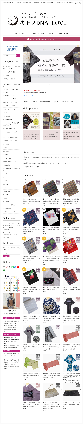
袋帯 (5, 147)
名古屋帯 (6, 151)
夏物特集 (6, 75)
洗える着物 (7, 165)
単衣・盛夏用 (7, 191)
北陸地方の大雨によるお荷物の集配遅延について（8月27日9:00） (40, 163)
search (18, 55)
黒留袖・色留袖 (8, 119)
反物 (5, 198)
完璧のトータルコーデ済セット (12, 140)
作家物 (6, 174)
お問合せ (6, 229)
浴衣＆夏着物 (7, 116)
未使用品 (6, 180)
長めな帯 (6, 144)
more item (51, 417)
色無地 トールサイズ (9, 105)
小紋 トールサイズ (9, 95)
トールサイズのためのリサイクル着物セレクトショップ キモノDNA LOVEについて (11, 225)
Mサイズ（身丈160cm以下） (11, 137)
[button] (34, 33)
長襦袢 (6, 194)
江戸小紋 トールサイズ (10, 109)
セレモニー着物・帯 (9, 128)
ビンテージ (7, 201)
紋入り (6, 184)
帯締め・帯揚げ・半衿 (10, 161)
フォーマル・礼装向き (10, 205)
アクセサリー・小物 (9, 211)
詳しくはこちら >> (28, 95)
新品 (5, 177)
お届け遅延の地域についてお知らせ (33, 167)
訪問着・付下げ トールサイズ (12, 102)
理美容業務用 (7, 208)
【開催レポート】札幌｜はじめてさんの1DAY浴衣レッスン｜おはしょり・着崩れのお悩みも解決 (48, 101)
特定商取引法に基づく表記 (11, 234)
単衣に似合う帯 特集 (9, 72)
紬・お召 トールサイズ (10, 98)
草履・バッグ (7, 158)
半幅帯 (6, 154)
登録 (6, 256)
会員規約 (6, 237)
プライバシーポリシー (10, 232)
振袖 (5, 112)
